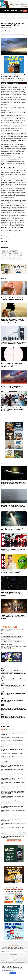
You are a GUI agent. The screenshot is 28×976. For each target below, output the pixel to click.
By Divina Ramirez (4, 27)
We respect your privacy (14, 954)
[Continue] (25, 951)
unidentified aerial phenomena (20, 35)
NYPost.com (4, 241)
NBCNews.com (4, 238)
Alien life (6, 20)
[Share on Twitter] (8, 31)
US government (19, 259)
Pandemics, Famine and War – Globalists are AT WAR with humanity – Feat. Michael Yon (13, 550)
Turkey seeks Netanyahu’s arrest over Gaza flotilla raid (11, 753)
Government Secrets (14, 34)
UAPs (7, 35)
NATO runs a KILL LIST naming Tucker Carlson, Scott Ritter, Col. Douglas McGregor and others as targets (13, 365)
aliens (4, 34)
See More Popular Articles (14, 840)
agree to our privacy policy (8, 970)
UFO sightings (10, 35)
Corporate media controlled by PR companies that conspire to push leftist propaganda (13, 342)
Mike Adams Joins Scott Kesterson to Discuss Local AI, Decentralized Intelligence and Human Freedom (13, 679)
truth (5, 35)
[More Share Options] (11, 31)
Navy (23, 34)
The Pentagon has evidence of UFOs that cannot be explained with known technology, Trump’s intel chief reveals (12, 225)
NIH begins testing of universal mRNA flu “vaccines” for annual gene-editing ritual (12, 298)
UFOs (14, 35)
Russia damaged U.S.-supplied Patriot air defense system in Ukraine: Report (12, 387)
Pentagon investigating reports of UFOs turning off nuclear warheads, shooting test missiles (13, 506)
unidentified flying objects (8, 259)
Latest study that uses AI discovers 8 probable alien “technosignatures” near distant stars (11, 594)
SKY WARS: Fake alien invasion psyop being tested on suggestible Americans (12, 571)
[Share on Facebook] (5, 31)
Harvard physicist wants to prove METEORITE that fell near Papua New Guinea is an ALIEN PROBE (13, 484)
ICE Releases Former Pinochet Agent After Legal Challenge (12, 737)
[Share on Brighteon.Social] (2, 31)
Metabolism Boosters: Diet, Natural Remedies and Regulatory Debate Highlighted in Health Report (13, 774)
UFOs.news (21, 230)
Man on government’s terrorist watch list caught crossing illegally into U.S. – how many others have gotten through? (13, 320)
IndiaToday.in (4, 236)
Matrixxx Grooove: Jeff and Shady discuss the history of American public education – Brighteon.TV (12, 409)
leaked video (20, 34)
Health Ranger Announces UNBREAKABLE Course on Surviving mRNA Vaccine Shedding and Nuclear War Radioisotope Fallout (13, 687)
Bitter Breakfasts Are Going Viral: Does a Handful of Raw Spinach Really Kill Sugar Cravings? (12, 779)
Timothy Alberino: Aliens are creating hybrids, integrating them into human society (13, 528)
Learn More (5, 972)
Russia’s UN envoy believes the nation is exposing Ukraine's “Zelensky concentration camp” (13, 787)
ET (7, 251)
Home (2, 20)
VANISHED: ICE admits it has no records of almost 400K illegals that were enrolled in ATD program (13, 617)
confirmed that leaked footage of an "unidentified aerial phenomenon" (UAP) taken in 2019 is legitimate (13, 76)
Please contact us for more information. (8, 648)
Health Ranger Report (6, 666)
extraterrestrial (9, 34)
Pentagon (2, 35)
